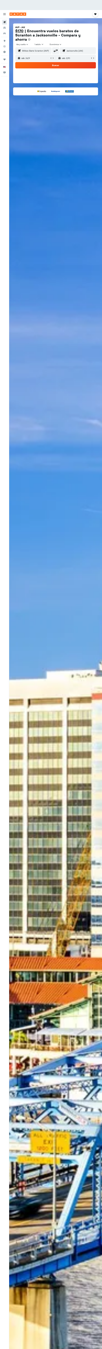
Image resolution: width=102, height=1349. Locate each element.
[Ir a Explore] (4, 40)
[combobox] (56, 44)
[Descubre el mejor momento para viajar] (4, 52)
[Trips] (4, 59)
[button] (4, 14)
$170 (19, 31)
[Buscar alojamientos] (4, 27)
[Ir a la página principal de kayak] (18, 14)
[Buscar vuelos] (4, 22)
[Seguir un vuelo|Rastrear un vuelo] (4, 46)
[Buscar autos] (4, 33)
